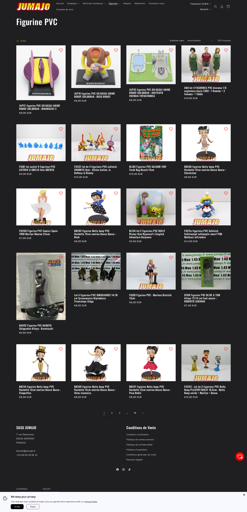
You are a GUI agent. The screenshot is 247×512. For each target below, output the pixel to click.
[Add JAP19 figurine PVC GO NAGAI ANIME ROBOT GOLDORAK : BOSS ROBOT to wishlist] (116, 50)
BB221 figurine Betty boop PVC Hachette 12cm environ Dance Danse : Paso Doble (150, 389)
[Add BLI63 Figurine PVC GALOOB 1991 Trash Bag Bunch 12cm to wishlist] (171, 129)
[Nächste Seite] (143, 413)
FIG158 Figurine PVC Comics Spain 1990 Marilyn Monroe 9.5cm (38, 232)
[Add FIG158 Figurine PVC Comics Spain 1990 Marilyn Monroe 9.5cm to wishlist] (61, 193)
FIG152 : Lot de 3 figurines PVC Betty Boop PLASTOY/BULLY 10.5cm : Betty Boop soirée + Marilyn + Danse (205, 389)
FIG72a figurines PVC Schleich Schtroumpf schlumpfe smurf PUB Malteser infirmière (203, 234)
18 (135, 413)
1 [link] (104, 412)
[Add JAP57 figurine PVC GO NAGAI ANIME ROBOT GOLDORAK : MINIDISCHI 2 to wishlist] (61, 50)
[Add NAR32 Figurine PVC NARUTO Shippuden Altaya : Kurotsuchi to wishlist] (61, 257)
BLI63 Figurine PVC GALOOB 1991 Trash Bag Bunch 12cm (147, 168)
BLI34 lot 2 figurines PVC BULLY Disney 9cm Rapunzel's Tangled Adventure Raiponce (147, 234)
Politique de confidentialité (139, 445)
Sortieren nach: (177, 40)
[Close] (244, 494)
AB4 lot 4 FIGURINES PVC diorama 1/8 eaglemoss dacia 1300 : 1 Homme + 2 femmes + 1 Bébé (205, 91)
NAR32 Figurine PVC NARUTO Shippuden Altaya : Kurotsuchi (36, 327)
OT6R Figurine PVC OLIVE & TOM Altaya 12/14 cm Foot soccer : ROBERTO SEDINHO (202, 298)
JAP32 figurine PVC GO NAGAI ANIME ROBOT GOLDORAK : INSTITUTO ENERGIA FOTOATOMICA (149, 92)
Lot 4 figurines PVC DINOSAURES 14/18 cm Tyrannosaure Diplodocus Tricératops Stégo (96, 298)
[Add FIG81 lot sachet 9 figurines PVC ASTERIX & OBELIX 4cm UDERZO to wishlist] (61, 129)
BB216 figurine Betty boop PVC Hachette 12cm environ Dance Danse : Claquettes (40, 389)
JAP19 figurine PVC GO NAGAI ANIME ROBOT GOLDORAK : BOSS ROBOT (94, 95)
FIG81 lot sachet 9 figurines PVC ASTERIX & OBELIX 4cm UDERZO (37, 168)
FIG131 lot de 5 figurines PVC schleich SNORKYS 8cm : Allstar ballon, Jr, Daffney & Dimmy (95, 169)
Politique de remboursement (140, 439)
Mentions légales (134, 460)
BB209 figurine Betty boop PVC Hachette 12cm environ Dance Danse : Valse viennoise (95, 389)
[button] (73, 4)
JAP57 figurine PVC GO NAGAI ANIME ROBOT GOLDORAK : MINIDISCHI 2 (39, 107)
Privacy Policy (91, 501)
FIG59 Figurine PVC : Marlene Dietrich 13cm (150, 296)
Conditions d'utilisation (137, 434)
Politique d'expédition (136, 450)
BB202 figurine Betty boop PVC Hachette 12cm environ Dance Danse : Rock (95, 234)
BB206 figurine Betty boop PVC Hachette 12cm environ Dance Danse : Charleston (205, 169)
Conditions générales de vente (141, 455)
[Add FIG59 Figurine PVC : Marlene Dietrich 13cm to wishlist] (171, 257)
